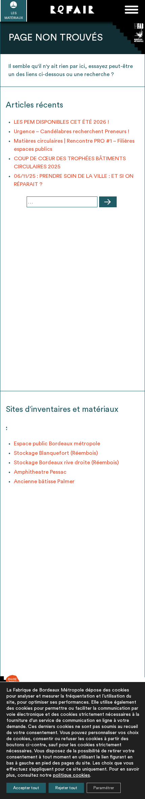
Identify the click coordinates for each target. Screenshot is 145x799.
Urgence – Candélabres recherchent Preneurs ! (71, 131)
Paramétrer (103, 788)
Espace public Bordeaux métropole (57, 443)
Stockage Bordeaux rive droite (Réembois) (66, 462)
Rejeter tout (66, 788)
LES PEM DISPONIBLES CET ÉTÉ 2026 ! (61, 122)
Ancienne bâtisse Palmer (44, 481)
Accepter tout (26, 788)
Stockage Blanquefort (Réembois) (56, 453)
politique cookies (71, 775)
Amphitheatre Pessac (40, 472)
